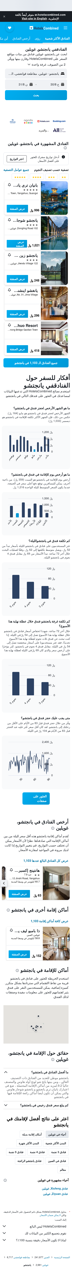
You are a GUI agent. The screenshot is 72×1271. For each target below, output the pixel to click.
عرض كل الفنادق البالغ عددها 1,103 (46, 860)
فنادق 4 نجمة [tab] (37, 1152)
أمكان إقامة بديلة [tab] (32, 1134)
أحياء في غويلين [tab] (57, 1134)
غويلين (45, 1264)
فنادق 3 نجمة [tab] (58, 1152)
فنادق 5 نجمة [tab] (16, 1152)
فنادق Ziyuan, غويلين (55, 1194)
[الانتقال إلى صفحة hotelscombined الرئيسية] (44, 28)
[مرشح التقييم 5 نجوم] (20, 178)
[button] (4, 16)
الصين (47, 1257)
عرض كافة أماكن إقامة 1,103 (50, 921)
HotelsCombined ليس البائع (48, 1226)
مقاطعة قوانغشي (21, 1257)
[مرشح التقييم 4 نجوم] (36, 178)
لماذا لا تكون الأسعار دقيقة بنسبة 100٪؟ (41, 1240)
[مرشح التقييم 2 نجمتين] (63, 178)
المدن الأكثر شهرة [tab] (29, 1143)
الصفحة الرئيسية (62, 1257)
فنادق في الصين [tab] (57, 1161)
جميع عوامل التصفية (16, 169)
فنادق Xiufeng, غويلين (55, 1188)
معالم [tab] (63, 1169)
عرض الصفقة (17, 209)
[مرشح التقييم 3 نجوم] (51, 178)
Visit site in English (34, 18)
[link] (36, 362)
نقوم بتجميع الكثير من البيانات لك (45, 1233)
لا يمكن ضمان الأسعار (50, 1215)
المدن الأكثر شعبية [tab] (56, 1143)
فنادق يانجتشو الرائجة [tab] (29, 1161)
